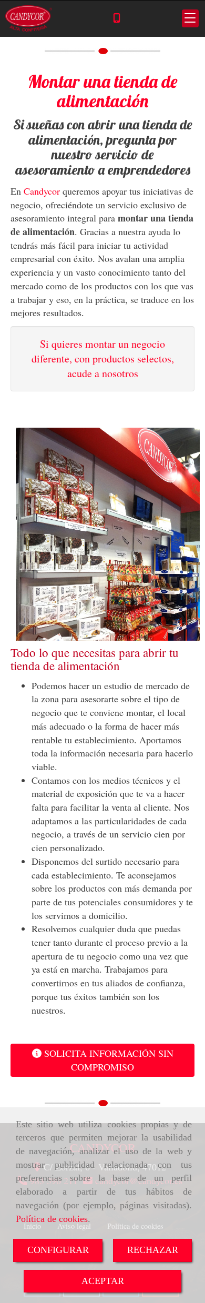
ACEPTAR (102, 1281)
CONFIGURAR (58, 1250)
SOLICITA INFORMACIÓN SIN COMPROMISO (107, 1060)
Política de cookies (52, 1219)
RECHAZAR (152, 1250)
